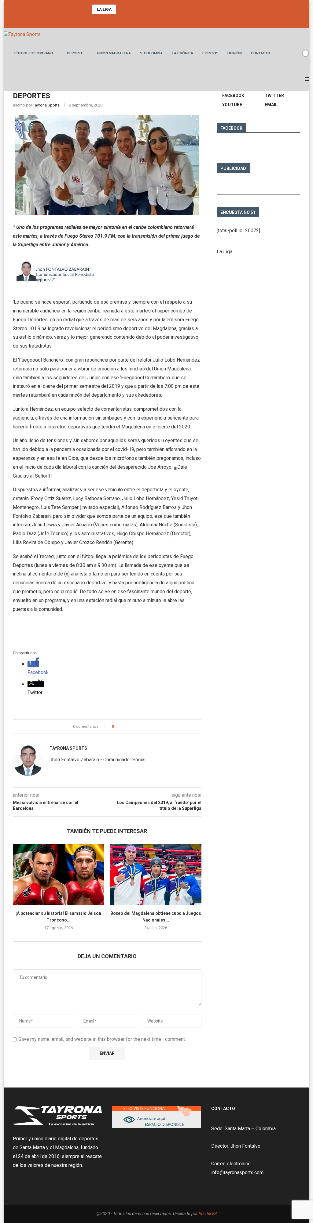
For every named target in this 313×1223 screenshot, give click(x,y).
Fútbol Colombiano (33, 53)
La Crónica (182, 53)
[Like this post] (117, 726)
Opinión (234, 53)
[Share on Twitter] (129, 726)
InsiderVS (208, 1213)
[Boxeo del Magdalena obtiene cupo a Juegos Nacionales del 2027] (155, 874)
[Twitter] (156, 19)
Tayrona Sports (46, 105)
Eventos (210, 53)
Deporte (75, 53)
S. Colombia (151, 53)
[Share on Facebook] (124, 726)
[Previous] (122, 9)
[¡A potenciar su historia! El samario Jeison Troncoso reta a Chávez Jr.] (58, 874)
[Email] (164, 19)
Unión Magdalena (114, 53)
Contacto (260, 53)
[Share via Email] (141, 726)
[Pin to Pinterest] (135, 726)
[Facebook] (148, 19)
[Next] (130, 9)
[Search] (295, 53)
